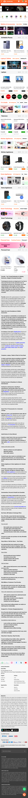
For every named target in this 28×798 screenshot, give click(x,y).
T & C (15, 677)
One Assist (3, 681)
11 (25, 11)
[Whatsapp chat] (24, 789)
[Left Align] (26, 4)
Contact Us (3, 677)
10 (22, 11)
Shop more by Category (7, 751)
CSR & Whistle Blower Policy (19, 681)
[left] (1, 17)
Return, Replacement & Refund (19, 682)
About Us (15, 687)
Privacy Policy (16, 679)
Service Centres (17, 690)
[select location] (19, 1)
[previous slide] (1, 8)
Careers (2, 687)
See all (19, 37)
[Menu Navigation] (1, 1)
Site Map (2, 679)
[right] (27, 17)
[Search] (16, 1)
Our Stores (16, 689)
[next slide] (27, 8)
